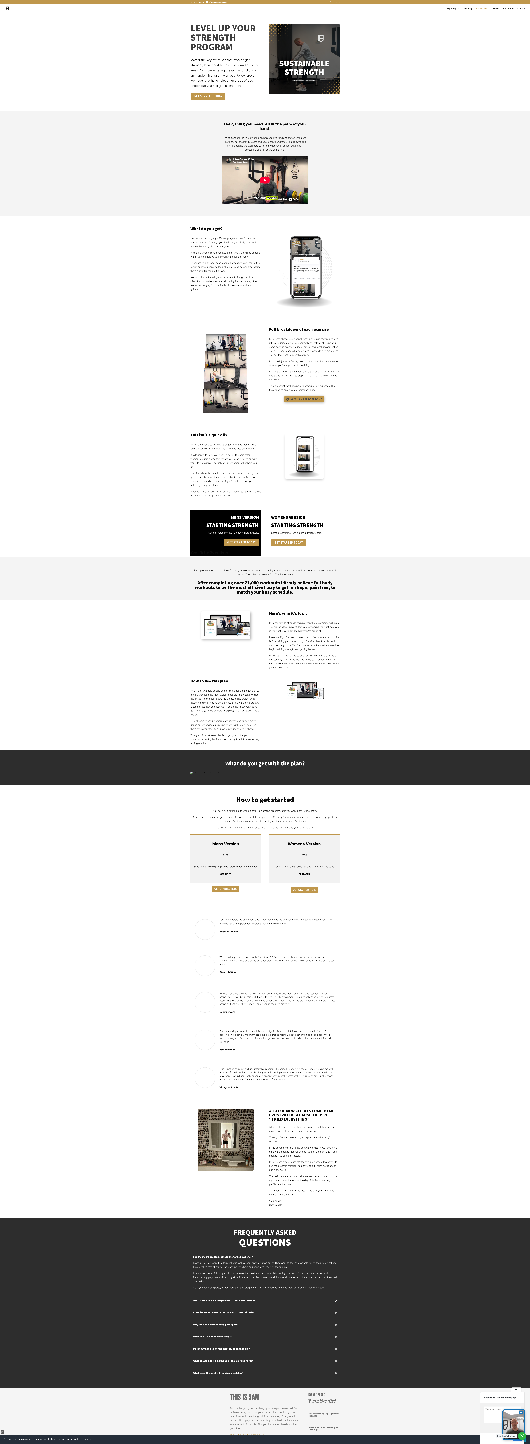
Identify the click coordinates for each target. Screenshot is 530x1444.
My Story (452, 9)
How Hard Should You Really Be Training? (323, 1428)
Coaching (467, 9)
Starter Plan (482, 9)
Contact (521, 9)
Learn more (88, 1439)
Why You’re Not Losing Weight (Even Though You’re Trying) (322, 1401)
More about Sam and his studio (247, 1434)
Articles (496, 9)
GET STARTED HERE (225, 889)
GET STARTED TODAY (208, 96)
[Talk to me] (513, 1424)
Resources (508, 9)
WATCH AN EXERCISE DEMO (306, 399)
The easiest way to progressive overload (323, 1415)
